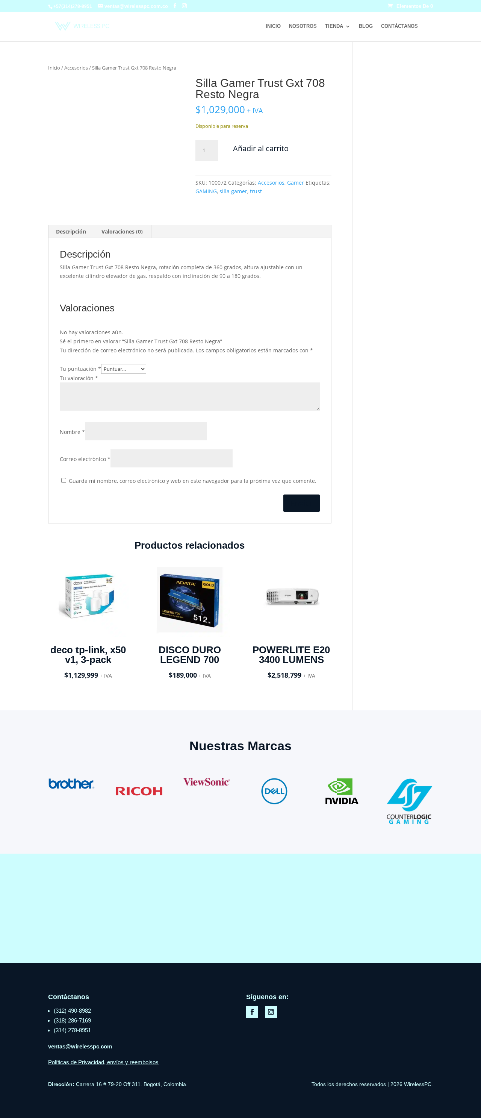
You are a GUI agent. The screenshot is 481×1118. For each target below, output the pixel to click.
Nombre (72, 431)
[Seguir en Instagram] (271, 1012)
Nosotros (303, 26)
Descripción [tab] (71, 231)
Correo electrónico (85, 459)
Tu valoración (79, 378)
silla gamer (233, 191)
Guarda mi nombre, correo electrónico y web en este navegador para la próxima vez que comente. (192, 480)
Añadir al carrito (261, 148)
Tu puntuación (80, 368)
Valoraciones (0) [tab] (122, 231)
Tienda (334, 26)
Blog (366, 26)
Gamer (295, 182)
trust (256, 191)
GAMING (206, 191)
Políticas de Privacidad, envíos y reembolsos (103, 1062)
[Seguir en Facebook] (252, 1012)
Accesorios (76, 67)
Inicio (273, 26)
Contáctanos (399, 26)
